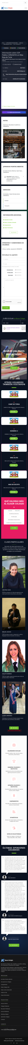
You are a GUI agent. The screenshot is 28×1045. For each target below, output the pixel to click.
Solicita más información (14, 112)
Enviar (6, 307)
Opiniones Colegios (5, 1016)
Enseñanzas (6, 48)
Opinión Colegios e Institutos (14, 786)
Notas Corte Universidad (6, 989)
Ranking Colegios (5, 1014)
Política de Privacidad (8, 1040)
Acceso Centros (4, 1003)
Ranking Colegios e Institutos (14, 768)
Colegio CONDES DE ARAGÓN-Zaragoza (15, 915)
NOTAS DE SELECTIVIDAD (13, 132)
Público (7, 362)
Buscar (14, 368)
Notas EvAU (13, 48)
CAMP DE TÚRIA (14, 404)
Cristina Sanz (6, 590)
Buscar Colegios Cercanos (9, 106)
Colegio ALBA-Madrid (11, 877)
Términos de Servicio (19, 1040)
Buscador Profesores (5, 1008)
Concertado (14, 362)
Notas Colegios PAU (5, 987)
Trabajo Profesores (5, 1006)
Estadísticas (14, 817)
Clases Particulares (14, 542)
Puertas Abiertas (21, 48)
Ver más (13, 411)
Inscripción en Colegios (6, 981)
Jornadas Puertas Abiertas (6, 979)
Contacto (3, 1019)
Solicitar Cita (9, 180)
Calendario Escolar (17, 64)
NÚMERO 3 (14, 431)
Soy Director (13, 232)
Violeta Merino (7, 674)
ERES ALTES (14, 458)
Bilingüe (14, 364)
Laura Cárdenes (7, 715)
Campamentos (14, 801)
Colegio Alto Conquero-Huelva (13, 939)
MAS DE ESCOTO (14, 484)
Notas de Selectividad (14, 834)
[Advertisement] (14, 25)
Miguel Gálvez (6, 632)
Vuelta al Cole (4, 992)
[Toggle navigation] (26, 8)
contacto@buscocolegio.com (10, 1029)
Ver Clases (14, 727)
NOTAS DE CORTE (10, 147)
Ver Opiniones (15, 945)
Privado (21, 362)
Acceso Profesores (5, 1011)
